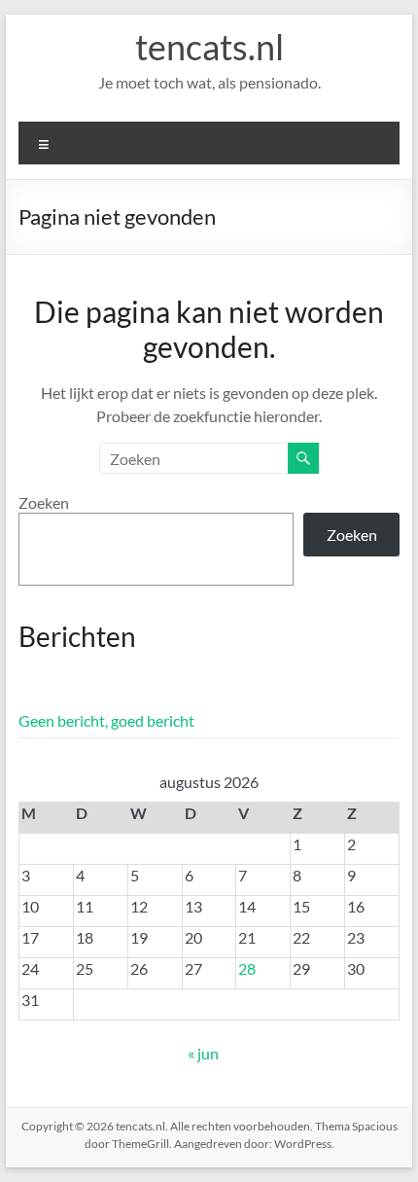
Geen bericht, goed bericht (106, 720)
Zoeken (43, 502)
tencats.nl (209, 46)
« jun (203, 1053)
